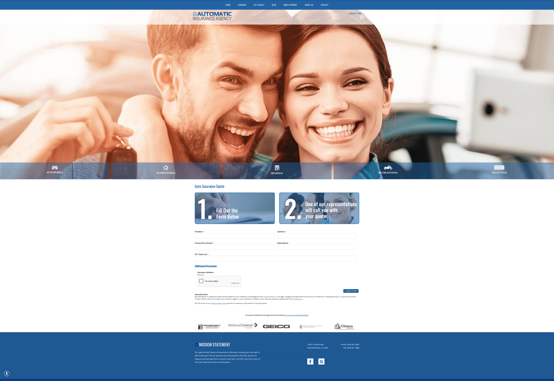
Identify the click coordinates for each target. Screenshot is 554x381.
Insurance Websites (254, 315)
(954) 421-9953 (355, 13)
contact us (298, 299)
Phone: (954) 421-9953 (350, 344)
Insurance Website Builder (297, 315)
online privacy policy (219, 303)
